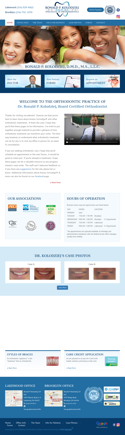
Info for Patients (55, 22)
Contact (100, 22)
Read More (56, 182)
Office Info (23, 22)
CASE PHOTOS (75, 22)
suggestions (25, 169)
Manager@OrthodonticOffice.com (34, 409)
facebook (39, 176)
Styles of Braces (20, 354)
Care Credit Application (84, 354)
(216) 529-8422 (25, 7)
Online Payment (95, 10)
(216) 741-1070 (24, 12)
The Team (37, 22)
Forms (89, 22)
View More (62, 288)
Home (10, 22)
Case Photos (72, 423)
